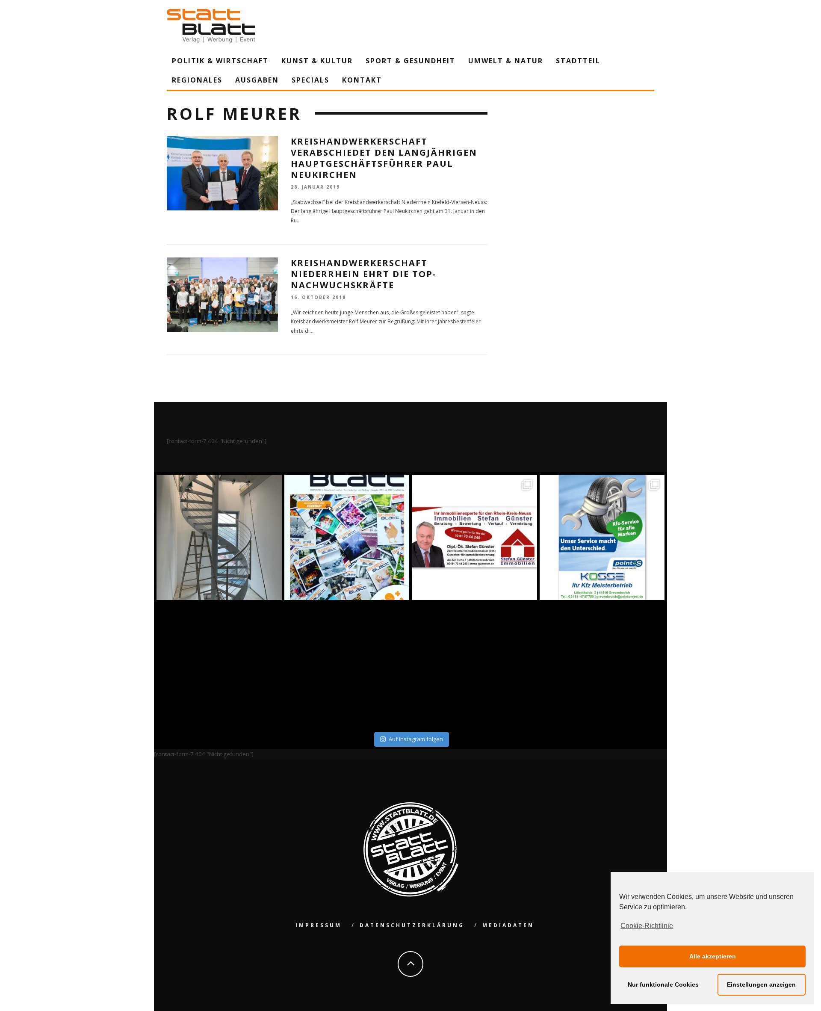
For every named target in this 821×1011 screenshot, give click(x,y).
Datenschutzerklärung (412, 925)
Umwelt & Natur (505, 60)
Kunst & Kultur (317, 60)
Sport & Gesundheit (410, 60)
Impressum (318, 925)
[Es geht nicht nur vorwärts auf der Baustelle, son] (219, 537)
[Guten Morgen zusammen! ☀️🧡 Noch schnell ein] (474, 665)
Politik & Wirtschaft (220, 60)
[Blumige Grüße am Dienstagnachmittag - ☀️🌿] (602, 665)
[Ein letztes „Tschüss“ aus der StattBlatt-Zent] (347, 537)
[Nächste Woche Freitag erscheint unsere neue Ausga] (219, 665)
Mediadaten (508, 925)
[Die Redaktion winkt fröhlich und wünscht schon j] (347, 665)
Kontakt (362, 80)
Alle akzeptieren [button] (712, 956)
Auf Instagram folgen (416, 739)
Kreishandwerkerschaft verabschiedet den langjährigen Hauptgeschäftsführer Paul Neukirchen (384, 158)
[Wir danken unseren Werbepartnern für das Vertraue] (602, 537)
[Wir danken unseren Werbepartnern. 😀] (474, 537)
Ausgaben (257, 80)
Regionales (197, 80)
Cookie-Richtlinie (646, 925)
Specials (310, 80)
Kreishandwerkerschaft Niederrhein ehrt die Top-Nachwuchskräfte (364, 274)
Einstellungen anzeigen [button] (761, 984)
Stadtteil (578, 60)
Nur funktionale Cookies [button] (663, 984)
